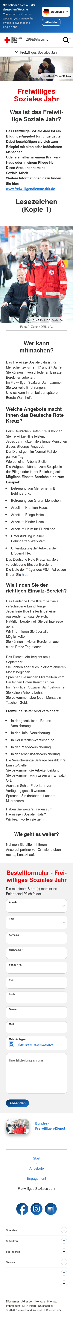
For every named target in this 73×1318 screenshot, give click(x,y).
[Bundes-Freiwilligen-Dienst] (17, 1126)
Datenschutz (46, 1306)
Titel (11, 918)
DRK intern (29, 1306)
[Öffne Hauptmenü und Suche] (67, 40)
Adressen (27, 1301)
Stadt (12, 994)
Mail (11, 1024)
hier (24, 574)
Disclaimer (12, 1301)
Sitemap (52, 1301)
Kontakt (40, 1301)
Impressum (13, 1306)
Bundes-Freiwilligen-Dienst (50, 1126)
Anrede (13, 902)
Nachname (16, 950)
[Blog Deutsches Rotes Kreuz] (51, 1209)
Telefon (13, 1009)
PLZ (11, 979)
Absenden (17, 1103)
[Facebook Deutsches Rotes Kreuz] (22, 1209)
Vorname (15, 935)
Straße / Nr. (15, 964)
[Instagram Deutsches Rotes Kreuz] (36, 1209)
